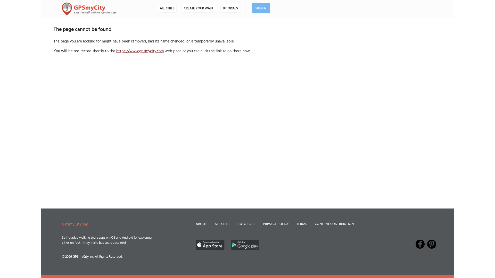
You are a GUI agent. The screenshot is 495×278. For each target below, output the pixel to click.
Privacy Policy (276, 224)
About (201, 224)
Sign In (261, 8)
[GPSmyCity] (89, 9)
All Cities (167, 8)
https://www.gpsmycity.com (140, 51)
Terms (301, 224)
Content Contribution (334, 224)
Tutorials (230, 8)
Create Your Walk (198, 8)
